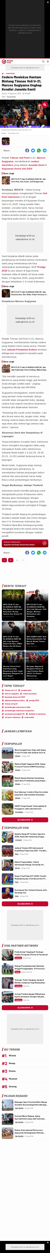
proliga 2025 (34, 700)
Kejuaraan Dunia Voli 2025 (17, 168)
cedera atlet (29, 717)
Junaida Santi (36, 165)
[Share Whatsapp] (39, 150)
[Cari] (43, 62)
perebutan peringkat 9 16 (15, 714)
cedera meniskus (30, 694)
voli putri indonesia (12, 717)
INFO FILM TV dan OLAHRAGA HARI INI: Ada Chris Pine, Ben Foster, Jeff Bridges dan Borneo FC (28, 180)
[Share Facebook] (27, 150)
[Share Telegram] (45, 150)
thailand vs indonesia (37, 714)
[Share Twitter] (33, 150)
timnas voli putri (11, 704)
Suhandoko (11, 97)
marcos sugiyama (12, 694)
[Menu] (48, 62)
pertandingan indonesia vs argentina (19, 711)
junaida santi (26, 690)
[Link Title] (7, 753)
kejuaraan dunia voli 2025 (15, 697)
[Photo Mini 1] (6, 141)
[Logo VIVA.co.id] (7, 62)
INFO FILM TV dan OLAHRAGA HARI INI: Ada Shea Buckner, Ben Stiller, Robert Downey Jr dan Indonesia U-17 (29, 293)
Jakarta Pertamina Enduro (22, 349)
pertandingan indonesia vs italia (17, 707)
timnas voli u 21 (11, 690)
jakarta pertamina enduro (15, 700)
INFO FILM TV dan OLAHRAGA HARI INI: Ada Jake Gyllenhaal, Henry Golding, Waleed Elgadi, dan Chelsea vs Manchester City (29, 368)
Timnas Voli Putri (20, 158)
